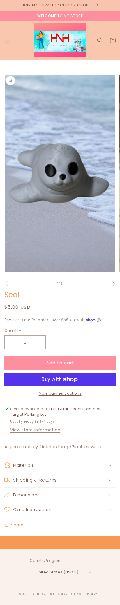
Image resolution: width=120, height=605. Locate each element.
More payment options (60, 393)
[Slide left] (6, 283)
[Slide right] (113, 283)
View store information (35, 430)
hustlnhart (37, 594)
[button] (7, 40)
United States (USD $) (57, 572)
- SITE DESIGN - (59, 594)
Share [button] (17, 525)
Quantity (12, 330)
